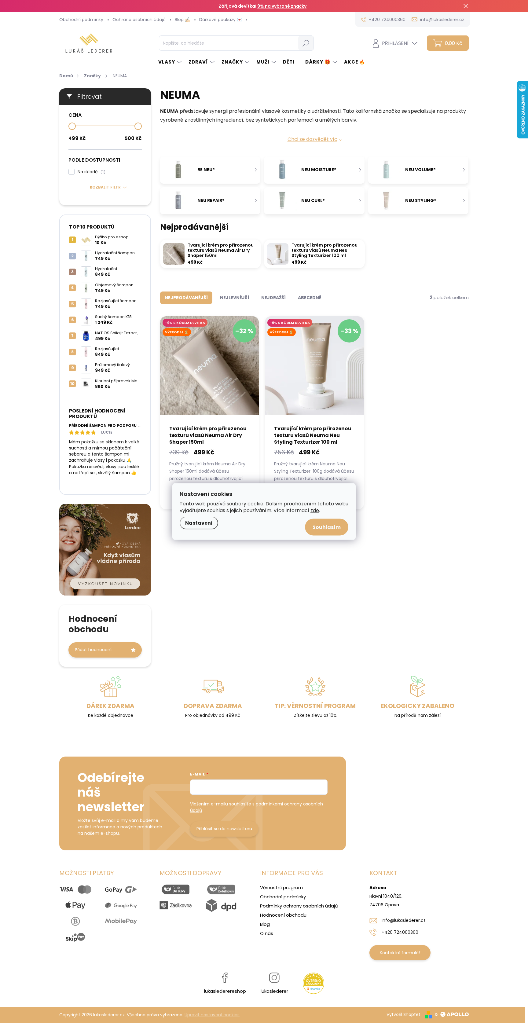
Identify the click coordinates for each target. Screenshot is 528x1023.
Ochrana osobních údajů (139, 19)
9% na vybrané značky (281, 6)
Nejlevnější (234, 298)
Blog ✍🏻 (182, 19)
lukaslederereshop (225, 991)
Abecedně (309, 298)
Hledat (306, 43)
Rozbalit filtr (105, 187)
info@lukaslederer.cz (404, 920)
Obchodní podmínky (81, 19)
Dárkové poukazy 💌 (220, 19)
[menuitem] (170, 62)
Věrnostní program (281, 887)
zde (314, 510)
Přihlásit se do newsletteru (224, 829)
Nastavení (199, 522)
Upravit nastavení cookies (212, 1015)
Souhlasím (327, 527)
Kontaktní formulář (400, 953)
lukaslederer (274, 991)
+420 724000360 (400, 932)
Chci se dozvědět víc (312, 139)
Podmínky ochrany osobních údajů (299, 906)
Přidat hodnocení (93, 650)
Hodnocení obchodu (283, 915)
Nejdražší (273, 298)
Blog (265, 924)
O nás (266, 933)
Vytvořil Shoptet (403, 1014)
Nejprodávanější (186, 298)
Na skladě (91, 172)
